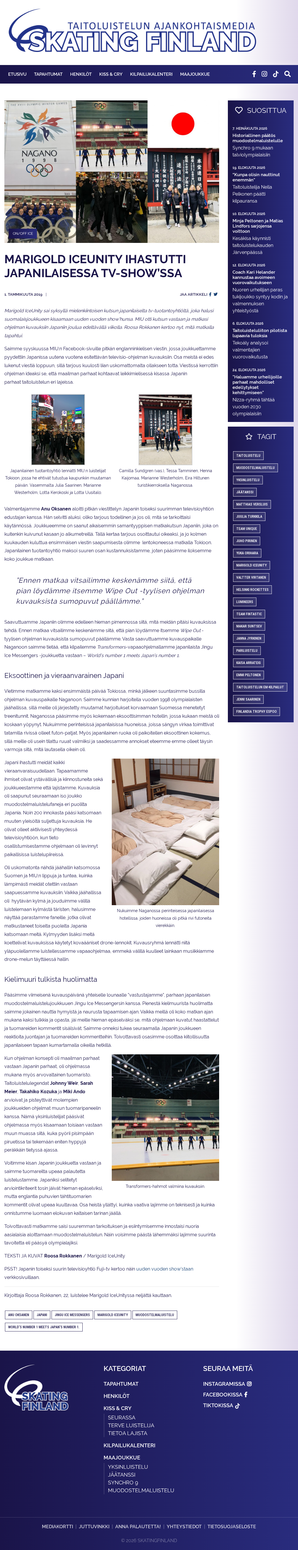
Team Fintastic (249, 614)
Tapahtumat (48, 74)
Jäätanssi (244, 492)
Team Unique (246, 529)
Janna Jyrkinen (248, 638)
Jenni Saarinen (248, 699)
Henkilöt (81, 74)
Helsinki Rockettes (252, 590)
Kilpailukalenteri (151, 74)
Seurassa (121, 1417)
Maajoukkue (195, 74)
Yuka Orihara (247, 553)
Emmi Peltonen (248, 675)
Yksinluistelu (128, 1467)
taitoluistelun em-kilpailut (260, 687)
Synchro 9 (123, 1482)
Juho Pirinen (246, 541)
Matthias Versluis (252, 504)
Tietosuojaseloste (231, 1526)
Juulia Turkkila (249, 517)
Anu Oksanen (18, 1315)
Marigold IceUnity (112, 1315)
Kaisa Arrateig (248, 663)
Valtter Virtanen (251, 577)
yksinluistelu (248, 480)
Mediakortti (57, 1526)
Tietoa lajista (127, 1433)
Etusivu (17, 74)
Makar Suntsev (249, 626)
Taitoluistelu (248, 456)
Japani (42, 1315)
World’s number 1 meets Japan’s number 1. (43, 1327)
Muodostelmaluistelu (155, 1315)
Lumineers (244, 602)
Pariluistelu (247, 651)
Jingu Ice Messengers (72, 1315)
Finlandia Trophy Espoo (256, 712)
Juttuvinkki (94, 1526)
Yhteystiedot (184, 1526)
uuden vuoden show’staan (164, 1269)
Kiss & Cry (111, 74)
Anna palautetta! (138, 1526)
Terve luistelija (131, 1425)
